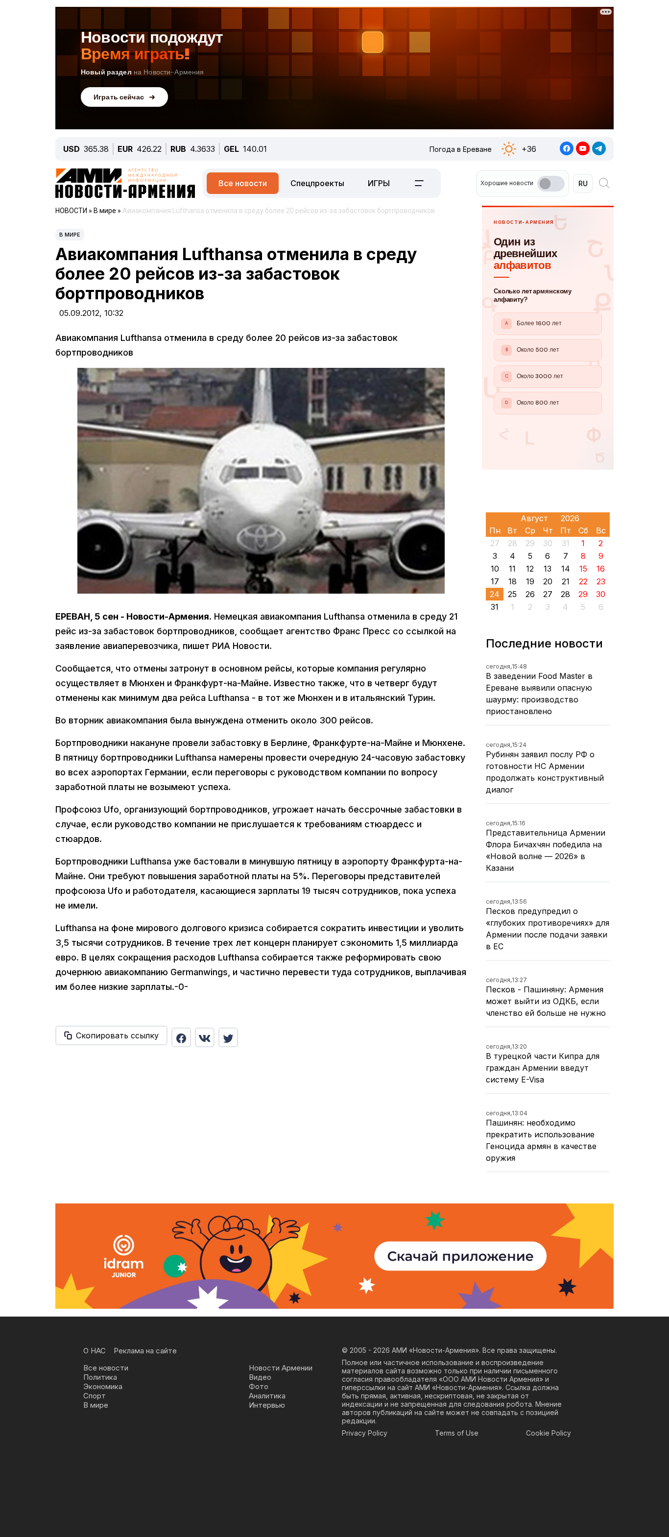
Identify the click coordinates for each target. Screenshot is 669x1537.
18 (512, 581)
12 (530, 569)
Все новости (242, 183)
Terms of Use (456, 1433)
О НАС (94, 1350)
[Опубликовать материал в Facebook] (181, 1037)
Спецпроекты (317, 183)
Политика (100, 1377)
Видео (260, 1377)
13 (547, 569)
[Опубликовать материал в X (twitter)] (228, 1037)
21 (566, 581)
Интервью (267, 1405)
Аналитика (267, 1395)
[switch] (551, 184)
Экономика (102, 1386)
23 (601, 581)
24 (495, 594)
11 (512, 569)
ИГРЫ (379, 183)
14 (565, 569)
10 (495, 569)
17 (495, 581)
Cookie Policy (548, 1433)
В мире (69, 234)
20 (547, 581)
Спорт (94, 1395)
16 (601, 569)
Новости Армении (280, 1367)
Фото (258, 1386)
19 (530, 581)
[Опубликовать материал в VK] (205, 1037)
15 (583, 569)
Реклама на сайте (145, 1350)
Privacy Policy (364, 1433)
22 (583, 581)
